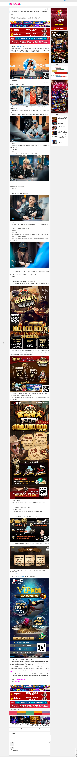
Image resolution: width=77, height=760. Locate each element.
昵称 (12, 743)
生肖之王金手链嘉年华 (63, 75)
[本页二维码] (75, 756)
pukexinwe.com (23, 673)
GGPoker (38, 712)
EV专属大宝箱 (14, 712)
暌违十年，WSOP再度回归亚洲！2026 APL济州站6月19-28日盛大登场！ (24, 725)
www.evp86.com (19, 46)
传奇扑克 (63, 68)
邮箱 (12, 745)
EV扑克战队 (30, 712)
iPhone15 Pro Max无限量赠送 (61, 71)
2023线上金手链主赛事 (56, 74)
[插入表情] (48, 742)
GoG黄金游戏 (47, 712)
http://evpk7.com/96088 (38, 670)
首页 (11, 6)
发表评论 (45, 9)
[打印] (41, 9)
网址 (12, 748)
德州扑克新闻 (15, 6)
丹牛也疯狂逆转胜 (21, 576)
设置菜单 (65, 0)
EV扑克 (22, 712)
